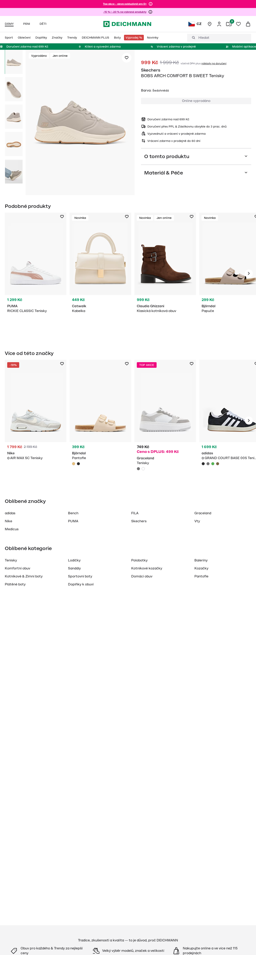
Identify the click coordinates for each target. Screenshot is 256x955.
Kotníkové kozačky (146, 568)
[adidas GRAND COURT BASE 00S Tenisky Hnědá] (217, 463)
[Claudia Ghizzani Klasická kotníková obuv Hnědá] (165, 273)
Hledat (203, 38)
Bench (73, 513)
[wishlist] (238, 24)
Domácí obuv (141, 576)
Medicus (12, 529)
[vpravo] (249, 273)
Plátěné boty (15, 584)
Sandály (74, 568)
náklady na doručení (213, 63)
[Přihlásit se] (219, 24)
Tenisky (11, 560)
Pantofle (201, 576)
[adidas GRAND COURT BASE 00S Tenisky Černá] (203, 463)
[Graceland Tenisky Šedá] (165, 420)
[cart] (248, 24)
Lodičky (74, 560)
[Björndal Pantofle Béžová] (100, 420)
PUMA (73, 521)
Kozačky (201, 568)
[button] (80, 123)
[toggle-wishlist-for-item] (126, 58)
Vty (197, 521)
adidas (10, 513)
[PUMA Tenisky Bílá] (35, 273)
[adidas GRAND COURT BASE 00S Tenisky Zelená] (212, 463)
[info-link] (150, 4)
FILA (134, 513)
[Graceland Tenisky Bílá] (143, 468)
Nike (8, 521)
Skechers (150, 70)
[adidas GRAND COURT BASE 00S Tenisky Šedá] (208, 463)
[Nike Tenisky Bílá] (35, 420)
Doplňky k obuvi (81, 584)
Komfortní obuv (17, 568)
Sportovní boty (80, 576)
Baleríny (201, 560)
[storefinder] (209, 24)
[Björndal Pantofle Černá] (78, 463)
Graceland (202, 513)
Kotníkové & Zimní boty (24, 576)
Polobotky (139, 560)
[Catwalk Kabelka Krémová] (100, 273)
